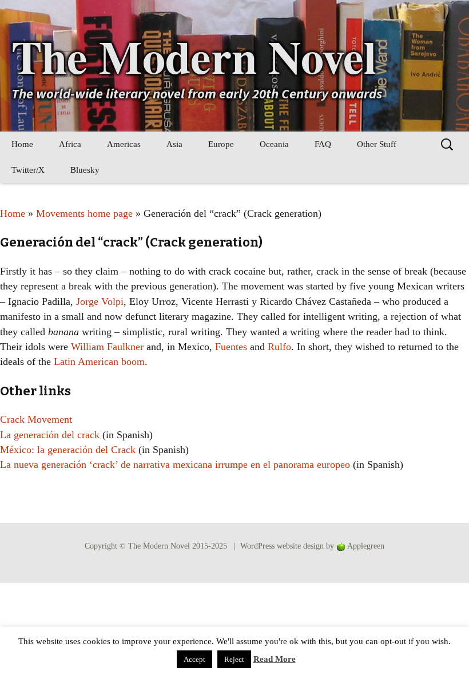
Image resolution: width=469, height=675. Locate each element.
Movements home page (84, 213)
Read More (274, 659)
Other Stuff (376, 144)
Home (22, 144)
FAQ (323, 144)
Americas (124, 144)
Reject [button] (234, 659)
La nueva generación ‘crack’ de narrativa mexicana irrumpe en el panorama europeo (175, 464)
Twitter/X (28, 169)
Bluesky (85, 169)
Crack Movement (36, 419)
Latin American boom (99, 361)
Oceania (274, 144)
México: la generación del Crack (68, 449)
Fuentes (231, 346)
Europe (221, 144)
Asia (174, 144)
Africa (70, 144)
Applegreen (365, 546)
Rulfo (279, 346)
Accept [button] (194, 659)
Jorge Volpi (100, 301)
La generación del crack (50, 434)
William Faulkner (107, 346)
